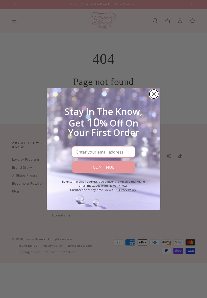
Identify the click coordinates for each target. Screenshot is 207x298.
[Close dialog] (153, 94)
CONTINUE (103, 167)
